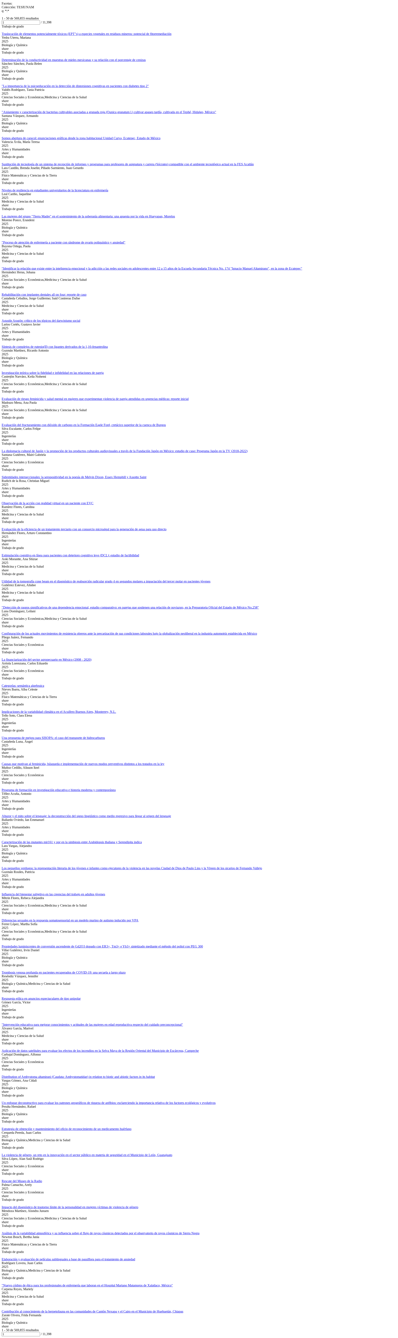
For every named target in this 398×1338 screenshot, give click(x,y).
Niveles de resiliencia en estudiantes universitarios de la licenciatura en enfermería (55, 190)
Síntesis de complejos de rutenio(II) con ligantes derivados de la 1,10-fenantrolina (55, 346)
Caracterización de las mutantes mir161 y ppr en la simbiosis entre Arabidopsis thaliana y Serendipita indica (72, 842)
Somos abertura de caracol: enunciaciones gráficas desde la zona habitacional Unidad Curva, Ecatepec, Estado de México (81, 138)
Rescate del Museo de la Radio (22, 1181)
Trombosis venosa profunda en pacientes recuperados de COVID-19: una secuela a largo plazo (64, 972)
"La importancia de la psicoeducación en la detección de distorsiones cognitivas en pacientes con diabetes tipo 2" (75, 86)
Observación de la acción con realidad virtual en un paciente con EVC (47, 503)
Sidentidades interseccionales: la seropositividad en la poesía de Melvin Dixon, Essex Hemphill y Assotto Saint (74, 477)
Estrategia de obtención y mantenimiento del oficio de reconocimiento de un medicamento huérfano (66, 1129)
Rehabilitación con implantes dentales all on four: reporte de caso (44, 294)
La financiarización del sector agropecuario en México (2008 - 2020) (46, 659)
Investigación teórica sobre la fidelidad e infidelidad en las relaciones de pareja (53, 373)
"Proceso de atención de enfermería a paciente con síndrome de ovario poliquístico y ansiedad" (63, 242)
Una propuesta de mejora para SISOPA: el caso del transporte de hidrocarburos (53, 738)
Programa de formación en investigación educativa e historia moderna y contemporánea (59, 790)
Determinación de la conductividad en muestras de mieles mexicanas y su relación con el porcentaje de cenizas (74, 60)
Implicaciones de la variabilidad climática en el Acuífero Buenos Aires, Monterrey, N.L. (59, 711)
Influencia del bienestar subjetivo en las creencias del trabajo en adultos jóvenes (53, 894)
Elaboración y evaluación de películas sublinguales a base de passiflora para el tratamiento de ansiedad (68, 1259)
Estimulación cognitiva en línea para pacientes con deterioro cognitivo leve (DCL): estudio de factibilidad (70, 555)
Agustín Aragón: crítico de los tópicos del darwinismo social (41, 320)
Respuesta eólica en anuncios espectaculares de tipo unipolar (41, 998)
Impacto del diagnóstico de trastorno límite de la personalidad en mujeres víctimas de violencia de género (70, 1207)
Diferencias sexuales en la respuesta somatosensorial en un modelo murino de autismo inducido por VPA (70, 920)
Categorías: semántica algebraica (23, 685)
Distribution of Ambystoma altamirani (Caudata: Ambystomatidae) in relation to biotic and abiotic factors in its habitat (78, 1077)
